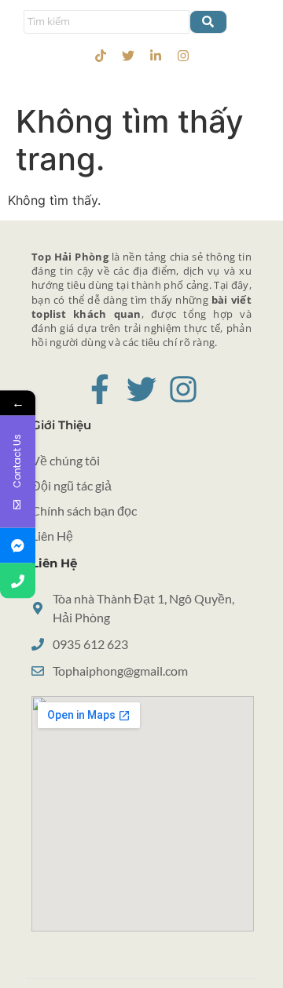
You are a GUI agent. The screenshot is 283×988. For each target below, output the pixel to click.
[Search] (208, 22)
